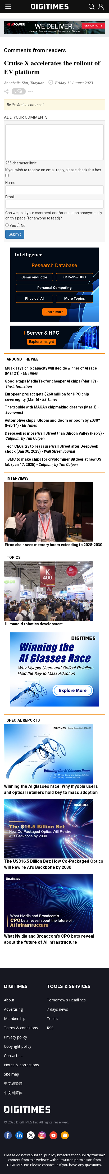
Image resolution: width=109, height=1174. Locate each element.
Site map (11, 1074)
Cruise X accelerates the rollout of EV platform (52, 67)
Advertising (13, 1009)
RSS (50, 1027)
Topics (14, 557)
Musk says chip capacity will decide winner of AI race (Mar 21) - (51, 371)
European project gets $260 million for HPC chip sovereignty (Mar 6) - (47, 397)
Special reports (23, 720)
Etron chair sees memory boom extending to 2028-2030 (53, 545)
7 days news (57, 1009)
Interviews (18, 478)
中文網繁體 (13, 1083)
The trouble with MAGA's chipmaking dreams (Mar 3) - (52, 410)
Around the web (23, 359)
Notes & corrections (21, 1064)
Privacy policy (15, 1037)
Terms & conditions (21, 1027)
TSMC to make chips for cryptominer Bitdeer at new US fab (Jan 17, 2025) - (53, 462)
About (9, 999)
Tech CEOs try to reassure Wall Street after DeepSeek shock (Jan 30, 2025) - (51, 449)
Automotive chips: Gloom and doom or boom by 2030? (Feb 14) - (52, 423)
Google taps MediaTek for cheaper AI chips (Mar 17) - (51, 384)
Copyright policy (17, 1046)
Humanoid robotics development (34, 624)
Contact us (13, 1055)
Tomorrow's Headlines (66, 999)
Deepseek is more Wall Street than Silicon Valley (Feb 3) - (54, 436)
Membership (14, 1018)
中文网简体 (13, 1092)
